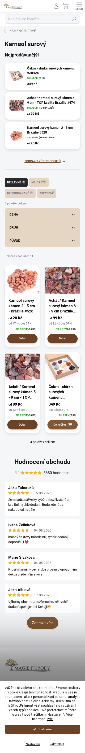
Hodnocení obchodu (42, 461)
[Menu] (79, 6)
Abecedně (46, 193)
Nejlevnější (16, 182)
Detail (22, 338)
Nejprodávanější (20, 193)
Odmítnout (57, 744)
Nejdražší (39, 182)
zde (50, 719)
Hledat (74, 19)
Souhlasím (45, 729)
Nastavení (33, 744)
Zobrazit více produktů (43, 161)
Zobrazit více (42, 623)
